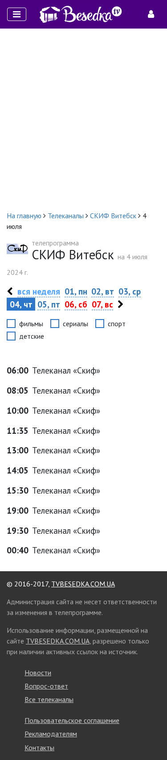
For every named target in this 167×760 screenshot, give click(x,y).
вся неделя (38, 291)
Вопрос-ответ (46, 685)
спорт (117, 323)
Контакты (39, 747)
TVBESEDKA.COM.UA (83, 583)
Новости (37, 672)
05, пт (48, 304)
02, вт (102, 291)
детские (31, 336)
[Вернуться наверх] (151, 733)
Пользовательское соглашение (71, 720)
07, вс (102, 304)
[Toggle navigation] (16, 14)
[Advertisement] (83, 119)
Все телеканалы (48, 699)
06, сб (76, 304)
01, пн (76, 291)
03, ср (129, 291)
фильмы (31, 323)
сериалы (75, 323)
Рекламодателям (50, 733)
